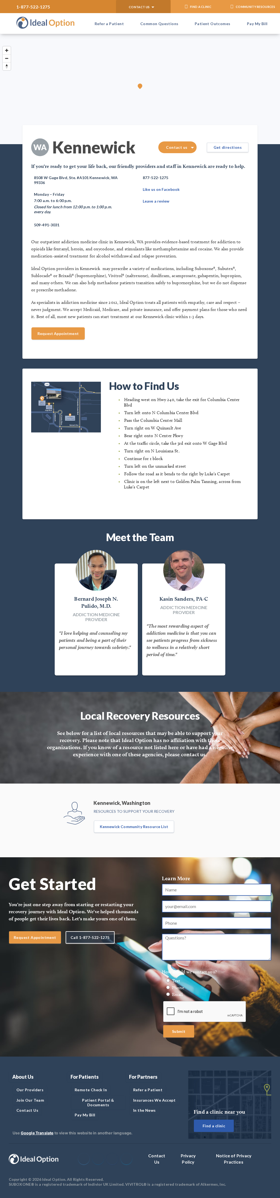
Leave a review (156, 201)
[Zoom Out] (7, 58)
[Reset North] (7, 66)
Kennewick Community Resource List (134, 826)
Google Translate (37, 1133)
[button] (143, 6)
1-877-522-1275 (33, 6)
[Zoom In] (7, 50)
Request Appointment (58, 333)
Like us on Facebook (161, 189)
